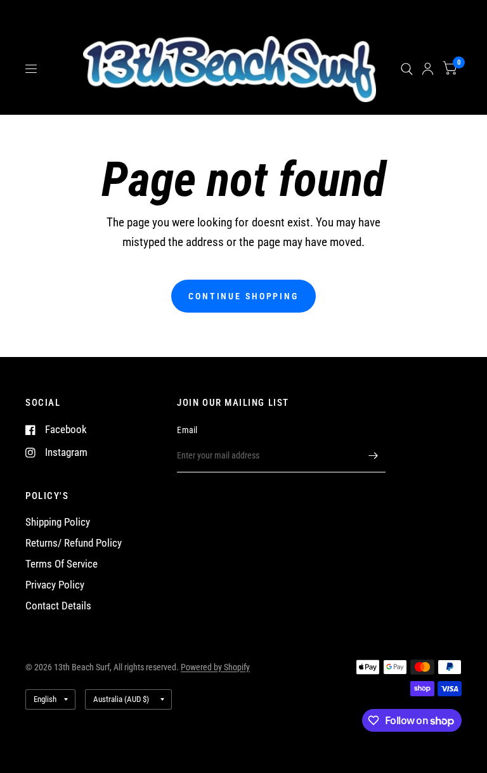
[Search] (406, 69)
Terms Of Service (61, 564)
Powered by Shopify (215, 667)
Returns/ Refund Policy (73, 543)
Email (187, 430)
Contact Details (58, 606)
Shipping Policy (57, 522)
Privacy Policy (54, 585)
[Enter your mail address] (373, 455)
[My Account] (427, 69)
